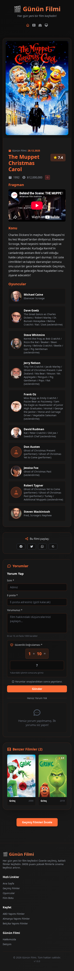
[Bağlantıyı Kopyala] (53, 546)
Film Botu (8, 898)
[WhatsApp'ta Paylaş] (42, 546)
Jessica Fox (31, 468)
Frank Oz (30, 394)
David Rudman (34, 429)
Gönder (37, 689)
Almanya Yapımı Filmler (16, 918)
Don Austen (32, 447)
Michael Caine (33, 294)
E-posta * (12, 595)
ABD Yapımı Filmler (14, 913)
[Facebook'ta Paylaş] (21, 546)
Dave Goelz (31, 310)
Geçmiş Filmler (11, 888)
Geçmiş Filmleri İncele (37, 822)
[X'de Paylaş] (31, 546)
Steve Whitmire (34, 335)
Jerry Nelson (32, 363)
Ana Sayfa (8, 883)
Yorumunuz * (14, 610)
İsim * (10, 580)
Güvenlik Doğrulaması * (28, 644)
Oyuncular (9, 893)
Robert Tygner (33, 485)
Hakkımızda (9, 939)
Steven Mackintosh (37, 512)
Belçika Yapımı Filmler (15, 923)
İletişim (7, 944)
